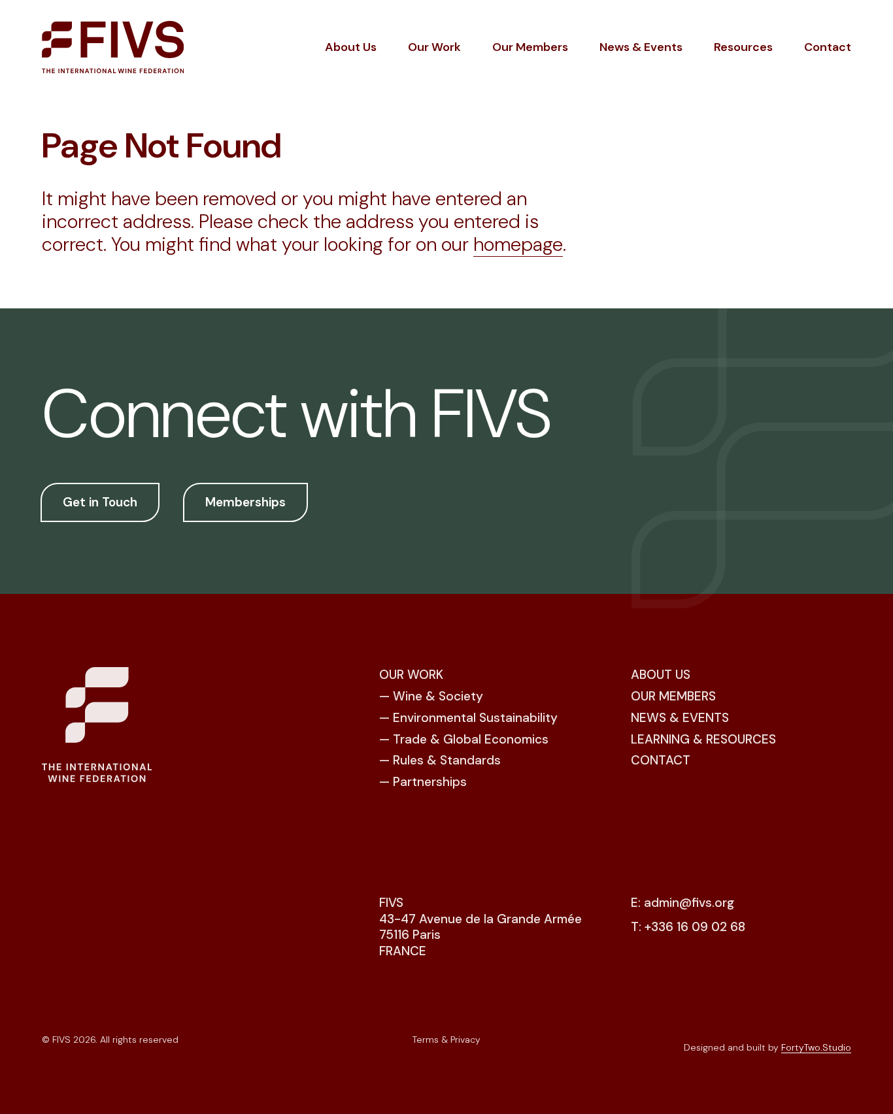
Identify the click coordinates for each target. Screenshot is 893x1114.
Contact (827, 47)
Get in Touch (100, 502)
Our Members (530, 47)
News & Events (640, 47)
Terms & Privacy (446, 1039)
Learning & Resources (703, 739)
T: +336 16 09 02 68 (688, 927)
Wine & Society (438, 696)
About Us (351, 47)
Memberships (245, 502)
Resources (743, 47)
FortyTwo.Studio (816, 1047)
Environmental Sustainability (475, 718)
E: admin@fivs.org (682, 903)
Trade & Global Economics (470, 739)
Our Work (434, 47)
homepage (518, 244)
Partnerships (430, 782)
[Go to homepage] (113, 47)
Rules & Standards (447, 760)
